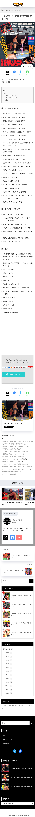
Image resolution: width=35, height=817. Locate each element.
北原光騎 (23, 459)
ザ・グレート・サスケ (17, 454)
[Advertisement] (17, 334)
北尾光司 (13, 456)
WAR (28, 446)
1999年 (8, 682)
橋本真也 (13, 474)
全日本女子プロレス (18, 472)
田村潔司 (25, 451)
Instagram (18, 541)
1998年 (8, 678)
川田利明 (5, 441)
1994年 (8, 664)
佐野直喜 (21, 467)
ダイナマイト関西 (8, 444)
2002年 (8, 693)
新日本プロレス (21, 444)
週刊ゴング (8, 649)
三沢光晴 (17, 451)
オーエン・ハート (16, 461)
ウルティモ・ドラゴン (10, 464)
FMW (4, 469)
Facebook (12, 541)
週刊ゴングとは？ (8, 739)
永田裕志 (21, 456)
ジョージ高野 (28, 441)
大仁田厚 (12, 449)
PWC (10, 469)
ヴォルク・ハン (25, 469)
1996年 (8, 671)
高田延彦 (5, 461)
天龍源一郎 (6, 472)
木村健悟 (5, 456)
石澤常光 (5, 454)
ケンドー (5, 474)
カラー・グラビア (11, 96)
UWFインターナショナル (10, 459)
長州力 (16, 469)
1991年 (8, 653)
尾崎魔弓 (5, 467)
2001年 (8, 689)
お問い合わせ (7, 743)
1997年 (8, 675)
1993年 (8, 660)
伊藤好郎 (13, 467)
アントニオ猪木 (7, 451)
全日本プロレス (23, 464)
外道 (20, 441)
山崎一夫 (13, 446)
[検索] (32, 723)
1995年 (8, 667)
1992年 (12, 436)
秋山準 (19, 449)
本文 (7, 100)
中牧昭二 (21, 446)
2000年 (8, 686)
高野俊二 (5, 446)
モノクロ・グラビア (11, 98)
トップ (5, 735)
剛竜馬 (5, 449)
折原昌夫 (13, 441)
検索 (31, 581)
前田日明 (29, 467)
